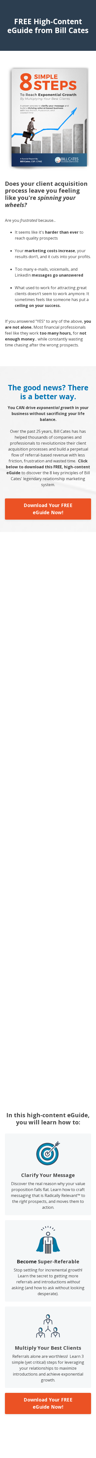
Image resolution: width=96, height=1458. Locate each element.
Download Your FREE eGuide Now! (48, 509)
